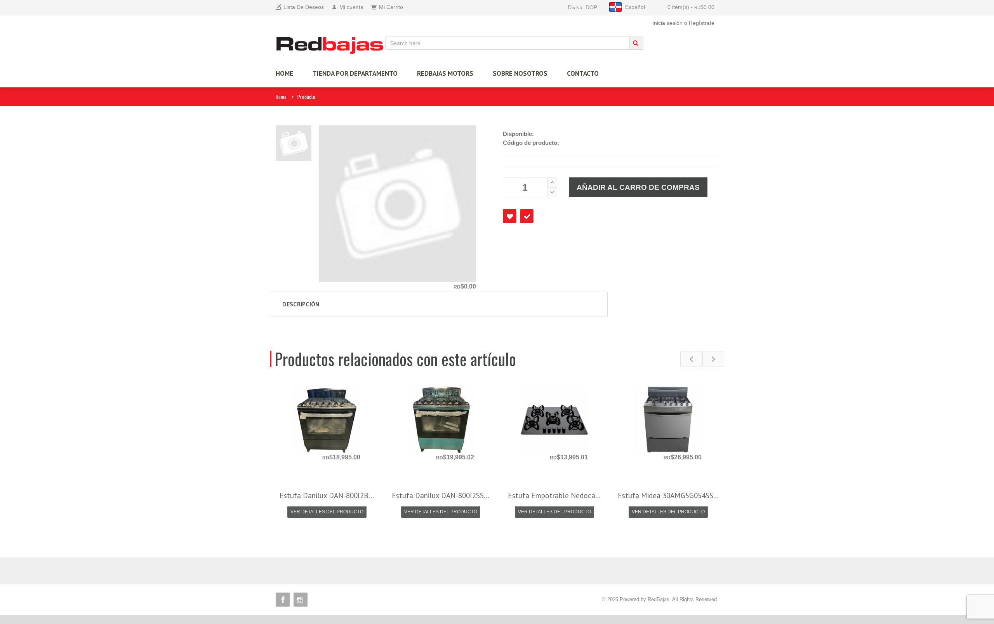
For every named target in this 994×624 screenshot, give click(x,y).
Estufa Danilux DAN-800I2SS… (440, 495)
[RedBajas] (330, 45)
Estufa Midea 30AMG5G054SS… (668, 495)
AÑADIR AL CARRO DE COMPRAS (638, 187)
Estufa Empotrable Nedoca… (554, 495)
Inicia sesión (667, 23)
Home (281, 97)
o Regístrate (699, 23)
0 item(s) (690, 7)
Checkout (526, 216)
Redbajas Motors (445, 73)
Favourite (509, 216)
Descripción (300, 304)
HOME (284, 73)
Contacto (583, 73)
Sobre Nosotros (520, 73)
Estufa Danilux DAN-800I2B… (327, 495)
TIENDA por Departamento (355, 73)
